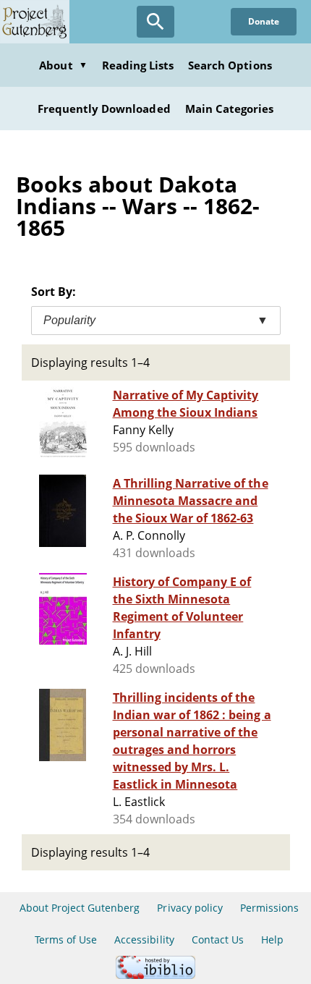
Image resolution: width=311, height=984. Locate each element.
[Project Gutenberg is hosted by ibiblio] (155, 975)
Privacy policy (190, 908)
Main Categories (229, 108)
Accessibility (144, 939)
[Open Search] (155, 22)
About (63, 65)
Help (272, 939)
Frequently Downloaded (104, 108)
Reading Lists (138, 65)
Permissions (269, 908)
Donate (263, 21)
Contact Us (218, 939)
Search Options (230, 65)
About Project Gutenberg (80, 908)
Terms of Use (66, 939)
